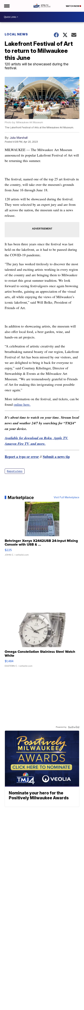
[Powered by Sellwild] (73, 727)
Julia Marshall (19, 137)
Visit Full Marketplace (66, 497)
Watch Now (73, 6)
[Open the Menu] (6, 6)
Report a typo (14, 471)
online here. (22, 404)
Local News (16, 34)
